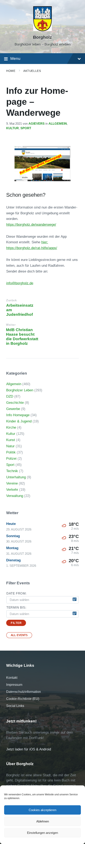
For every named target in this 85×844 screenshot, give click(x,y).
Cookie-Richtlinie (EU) (22, 699)
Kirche (11, 427)
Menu (15, 58)
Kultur (12, 128)
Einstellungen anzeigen (42, 832)
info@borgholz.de (19, 283)
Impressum (14, 684)
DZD (9, 396)
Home (10, 70)
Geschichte (15, 403)
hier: (44, 242)
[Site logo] (42, 30)
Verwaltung (14, 496)
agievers (36, 123)
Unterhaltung (16, 477)
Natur (10, 446)
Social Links (15, 706)
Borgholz (42, 37)
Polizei (11, 459)
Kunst (10, 440)
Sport (25, 128)
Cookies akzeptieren (42, 810)
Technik (12, 471)
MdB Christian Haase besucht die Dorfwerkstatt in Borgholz (22, 337)
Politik (11, 452)
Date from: (16, 593)
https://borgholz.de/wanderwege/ (31, 225)
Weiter (10, 324)
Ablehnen (42, 821)
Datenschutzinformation (23, 691)
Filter (16, 623)
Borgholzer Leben (19, 390)
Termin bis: (16, 607)
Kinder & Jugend (19, 421)
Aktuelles (32, 70)
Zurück (11, 300)
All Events (19, 635)
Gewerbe (13, 409)
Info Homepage (18, 415)
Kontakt (11, 677)
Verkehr (12, 490)
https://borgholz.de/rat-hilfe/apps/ (31, 248)
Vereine (12, 483)
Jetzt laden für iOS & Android (28, 749)
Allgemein (57, 123)
